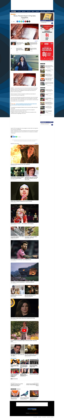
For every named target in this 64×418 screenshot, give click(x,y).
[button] (53, 11)
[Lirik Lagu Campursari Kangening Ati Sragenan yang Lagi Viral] (42, 99)
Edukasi (49, 11)
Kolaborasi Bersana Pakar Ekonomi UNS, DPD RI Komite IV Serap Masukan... (49, 66)
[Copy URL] (31, 21)
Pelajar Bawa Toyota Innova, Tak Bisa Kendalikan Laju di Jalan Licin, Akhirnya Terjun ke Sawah (17, 384)
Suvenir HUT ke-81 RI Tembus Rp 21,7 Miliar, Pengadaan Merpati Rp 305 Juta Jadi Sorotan (24, 398)
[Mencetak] (29, 21)
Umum (19, 11)
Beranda (11, 13)
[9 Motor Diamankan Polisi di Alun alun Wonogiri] (42, 71)
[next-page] (38, 389)
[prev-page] (37, 389)
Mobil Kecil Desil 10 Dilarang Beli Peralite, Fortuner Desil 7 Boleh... (49, 83)
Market (37, 11)
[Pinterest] (25, 21)
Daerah (24, 11)
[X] (19, 21)
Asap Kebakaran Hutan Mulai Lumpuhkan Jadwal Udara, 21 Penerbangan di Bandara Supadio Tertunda (34, 398)
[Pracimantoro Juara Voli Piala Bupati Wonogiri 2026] (42, 91)
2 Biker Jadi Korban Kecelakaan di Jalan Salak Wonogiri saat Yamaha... (48, 75)
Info (33, 11)
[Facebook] (17, 21)
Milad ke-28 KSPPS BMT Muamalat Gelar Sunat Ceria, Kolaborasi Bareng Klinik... (49, 103)
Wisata (29, 11)
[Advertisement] (25, 121)
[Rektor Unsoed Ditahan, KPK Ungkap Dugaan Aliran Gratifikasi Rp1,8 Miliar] (15, 393)
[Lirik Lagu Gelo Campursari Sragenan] (42, 95)
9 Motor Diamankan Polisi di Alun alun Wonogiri (49, 70)
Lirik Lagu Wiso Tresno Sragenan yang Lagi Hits (48, 107)
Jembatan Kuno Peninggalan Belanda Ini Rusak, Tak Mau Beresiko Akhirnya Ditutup (32, 384)
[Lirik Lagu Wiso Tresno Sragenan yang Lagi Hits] (42, 107)
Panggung (43, 11)
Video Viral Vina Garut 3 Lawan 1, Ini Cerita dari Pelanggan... (48, 111)
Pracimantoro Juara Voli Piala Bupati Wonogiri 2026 (49, 90)
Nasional (16, 13)
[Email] (27, 21)
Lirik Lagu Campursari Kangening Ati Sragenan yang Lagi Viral (49, 99)
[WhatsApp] (21, 21)
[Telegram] (23, 21)
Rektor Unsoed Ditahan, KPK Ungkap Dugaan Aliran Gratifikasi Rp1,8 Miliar (14, 398)
